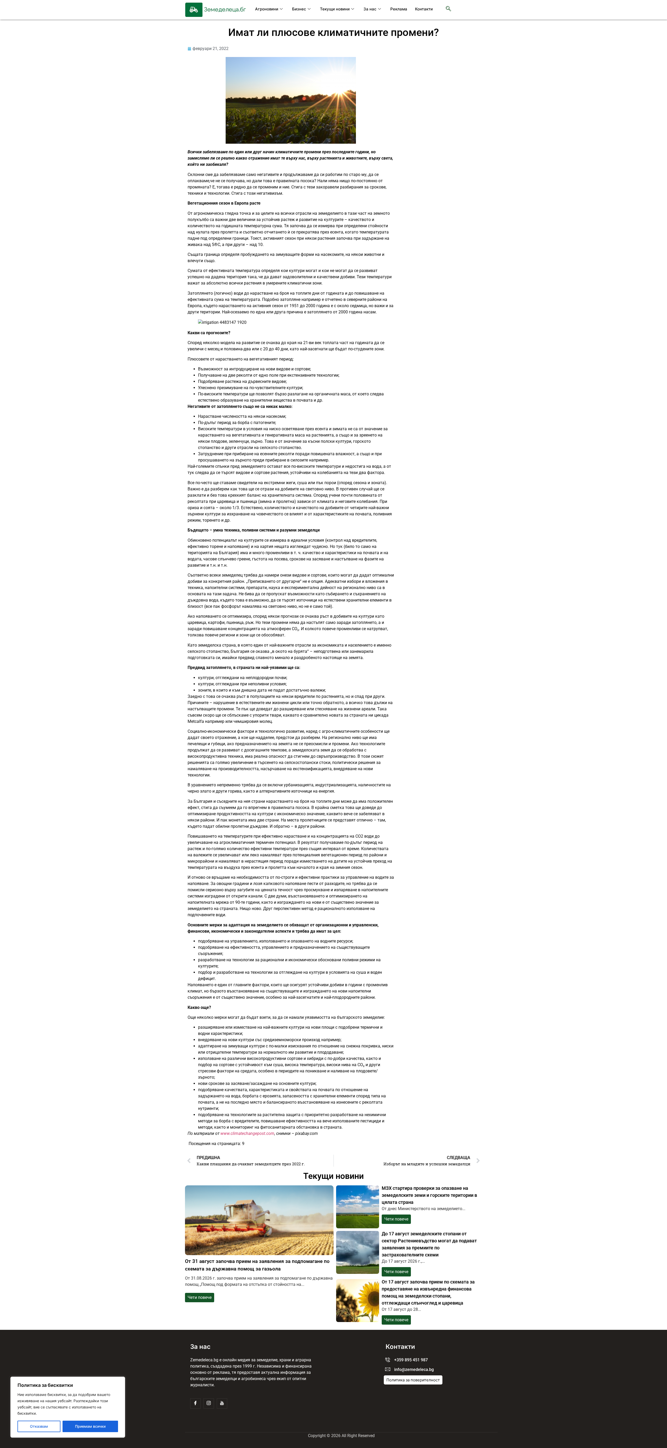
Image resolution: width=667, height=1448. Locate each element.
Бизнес (299, 9)
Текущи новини (335, 9)
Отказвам (39, 1426)
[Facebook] (195, 1403)
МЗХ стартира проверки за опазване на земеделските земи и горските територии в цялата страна (429, 1195)
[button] (448, 9)
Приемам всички (90, 1426)
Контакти (424, 9)
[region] (67, 1407)
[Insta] (208, 1403)
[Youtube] (222, 1403)
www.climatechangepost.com (247, 1133)
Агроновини (266, 9)
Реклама (398, 9)
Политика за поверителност (413, 1379)
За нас (369, 9)
